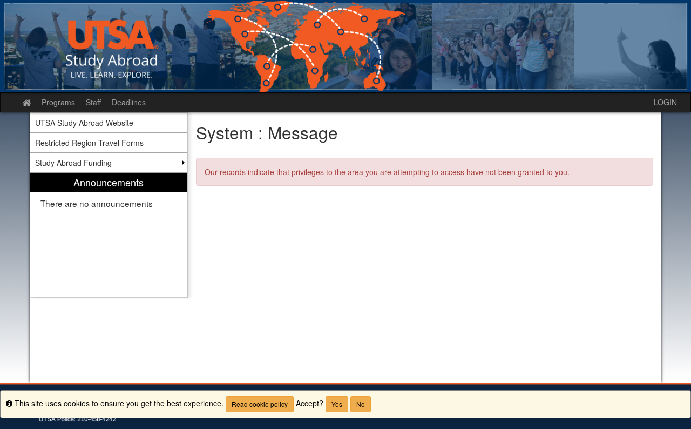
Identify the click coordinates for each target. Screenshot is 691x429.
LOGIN (665, 102)
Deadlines (129, 102)
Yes (336, 403)
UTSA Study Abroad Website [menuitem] (84, 122)
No (360, 403)
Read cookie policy (260, 403)
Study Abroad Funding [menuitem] (73, 162)
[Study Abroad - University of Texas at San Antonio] (345, 46)
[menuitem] (108, 235)
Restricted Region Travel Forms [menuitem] (89, 142)
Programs (58, 102)
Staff (93, 102)
